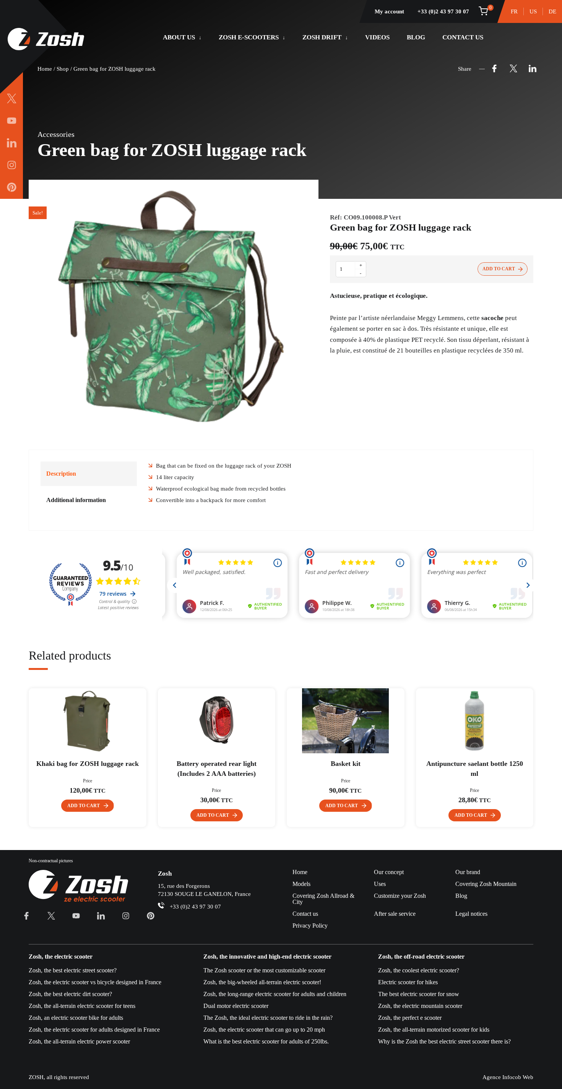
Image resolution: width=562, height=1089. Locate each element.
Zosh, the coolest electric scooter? (418, 970)
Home (44, 69)
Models (301, 884)
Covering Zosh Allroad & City (323, 898)
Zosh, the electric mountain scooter (420, 1006)
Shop (63, 69)
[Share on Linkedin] (532, 68)
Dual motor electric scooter (235, 1006)
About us (179, 37)
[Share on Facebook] (494, 68)
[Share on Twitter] (513, 68)
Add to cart (498, 268)
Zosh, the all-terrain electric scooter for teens (82, 1006)
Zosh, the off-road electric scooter (421, 957)
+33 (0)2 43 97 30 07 (443, 11)
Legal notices (471, 913)
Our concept (389, 872)
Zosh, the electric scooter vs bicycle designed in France (95, 982)
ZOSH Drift (321, 37)
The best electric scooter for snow (418, 994)
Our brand (467, 872)
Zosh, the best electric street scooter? (73, 970)
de (552, 11)
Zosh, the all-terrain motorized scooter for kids (433, 1029)
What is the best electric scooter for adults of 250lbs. (266, 1041)
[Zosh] (46, 40)
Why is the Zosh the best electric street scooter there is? (444, 1041)
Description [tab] (61, 473)
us (533, 11)
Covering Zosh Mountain (486, 884)
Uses (380, 884)
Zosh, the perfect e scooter (410, 1017)
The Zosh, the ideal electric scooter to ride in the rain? (268, 1017)
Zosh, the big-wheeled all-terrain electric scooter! (262, 982)
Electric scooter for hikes (408, 982)
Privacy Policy (310, 925)
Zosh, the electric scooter (61, 957)
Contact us (462, 37)
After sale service (395, 913)
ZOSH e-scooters (249, 37)
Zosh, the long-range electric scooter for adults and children (274, 994)
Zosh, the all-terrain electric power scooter (79, 1041)
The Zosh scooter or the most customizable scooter (264, 970)
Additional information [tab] (76, 500)
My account (389, 11)
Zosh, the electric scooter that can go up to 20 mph (264, 1029)
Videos (377, 37)
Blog (416, 37)
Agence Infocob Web (507, 1077)
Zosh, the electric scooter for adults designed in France (94, 1029)
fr (514, 11)
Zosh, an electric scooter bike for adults (76, 1017)
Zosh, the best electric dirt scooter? (70, 994)
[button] (87, 806)
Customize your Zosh (400, 895)
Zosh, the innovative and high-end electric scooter (267, 957)
